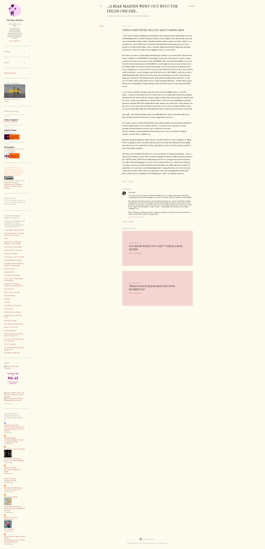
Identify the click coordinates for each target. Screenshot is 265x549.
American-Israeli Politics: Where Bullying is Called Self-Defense (14, 508)
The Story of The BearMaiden (136, 16)
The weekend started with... (14, 324)
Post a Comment (128, 221)
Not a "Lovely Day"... (11, 327)
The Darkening (9, 296)
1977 (6, 238)
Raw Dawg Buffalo (11, 497)
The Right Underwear (12, 353)
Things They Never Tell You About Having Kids (13, 335)
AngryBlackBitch (10, 438)
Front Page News (114, 16)
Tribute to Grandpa (11, 254)
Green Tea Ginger (10, 468)
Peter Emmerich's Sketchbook (10, 518)
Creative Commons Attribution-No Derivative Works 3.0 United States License (13, 185)
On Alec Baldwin (10, 330)
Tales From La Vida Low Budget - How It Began (12, 243)
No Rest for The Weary (12, 312)
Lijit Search (8, 404)
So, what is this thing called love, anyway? (14, 340)
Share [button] (101, 26)
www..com (12, 133)
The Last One (9, 289)
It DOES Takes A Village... (13, 260)
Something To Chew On (13, 305)
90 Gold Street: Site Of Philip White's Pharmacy (14, 541)
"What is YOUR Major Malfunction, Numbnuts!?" (13, 285)
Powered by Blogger (149, 539)
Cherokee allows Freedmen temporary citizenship (14, 264)
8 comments (138, 253)
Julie (130, 192)
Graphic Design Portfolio (14, 137)
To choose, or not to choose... (14, 257)
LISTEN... (7, 302)
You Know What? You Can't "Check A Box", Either (14, 234)
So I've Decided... (10, 344)
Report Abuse (10, 73)
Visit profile (14, 41)
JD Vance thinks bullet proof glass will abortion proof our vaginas (14, 429)
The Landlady (9, 529)
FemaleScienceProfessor (13, 488)
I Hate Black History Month (14, 230)
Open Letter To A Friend (13, 250)
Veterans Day (9, 272)
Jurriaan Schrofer (10, 481)
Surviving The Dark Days (13, 247)
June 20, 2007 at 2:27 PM (136, 217)
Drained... (7, 299)
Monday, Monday (10, 321)
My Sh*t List (8, 309)
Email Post (130, 181)
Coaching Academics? (12, 490)
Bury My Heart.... (10, 269)
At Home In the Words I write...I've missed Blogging (14, 459)
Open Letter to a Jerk (12, 292)
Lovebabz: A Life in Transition (14, 449)
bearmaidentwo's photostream (14, 156)
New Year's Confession (12, 275)
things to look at (10, 479)
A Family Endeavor (11, 122)
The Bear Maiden (14, 20)
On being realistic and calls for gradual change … (13, 441)
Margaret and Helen (11, 425)
